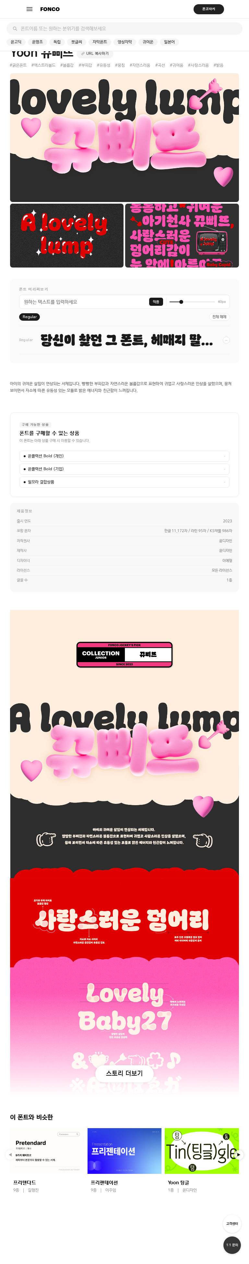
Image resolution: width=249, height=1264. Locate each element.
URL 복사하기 (97, 53)
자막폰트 (100, 42)
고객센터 (232, 1224)
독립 (57, 42)
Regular (30, 317)
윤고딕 (16, 42)
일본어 (169, 42)
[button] (239, 1155)
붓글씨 (76, 42)
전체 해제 (219, 317)
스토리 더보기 (124, 1073)
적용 (156, 301)
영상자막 (125, 42)
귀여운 (148, 42)
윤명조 (37, 42)
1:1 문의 (232, 1245)
